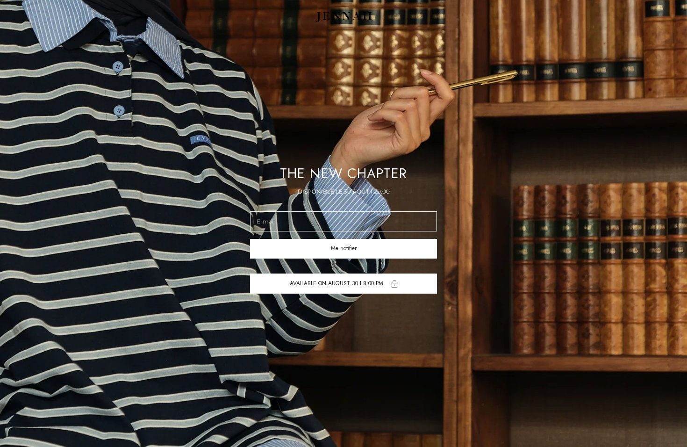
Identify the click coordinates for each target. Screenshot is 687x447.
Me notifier (344, 248)
